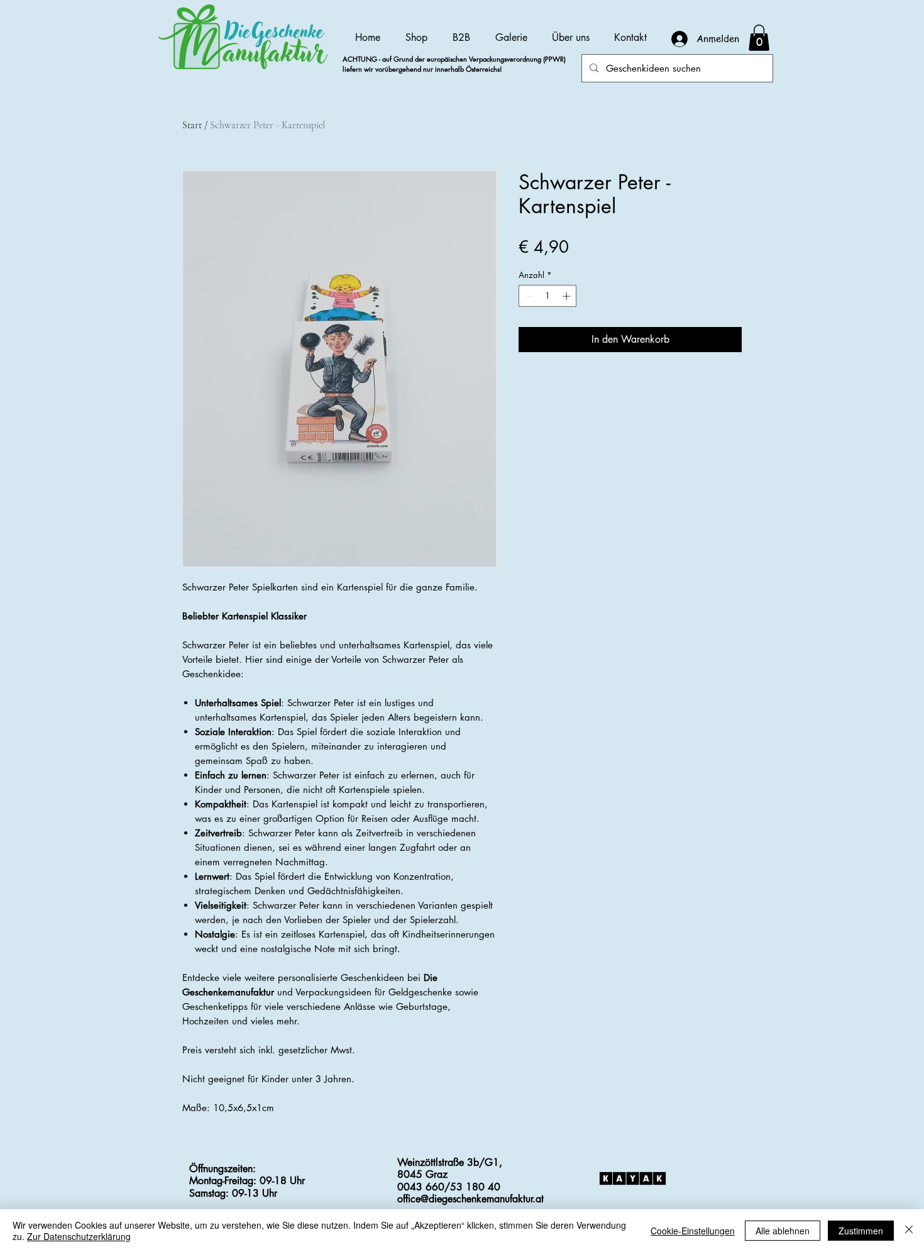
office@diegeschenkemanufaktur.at (470, 1198)
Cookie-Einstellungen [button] (693, 1230)
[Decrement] (528, 296)
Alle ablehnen (783, 1230)
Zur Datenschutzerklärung (79, 1236)
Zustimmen (861, 1230)
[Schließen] (908, 1230)
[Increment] (567, 296)
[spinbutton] (548, 296)
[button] (759, 38)
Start (192, 125)
